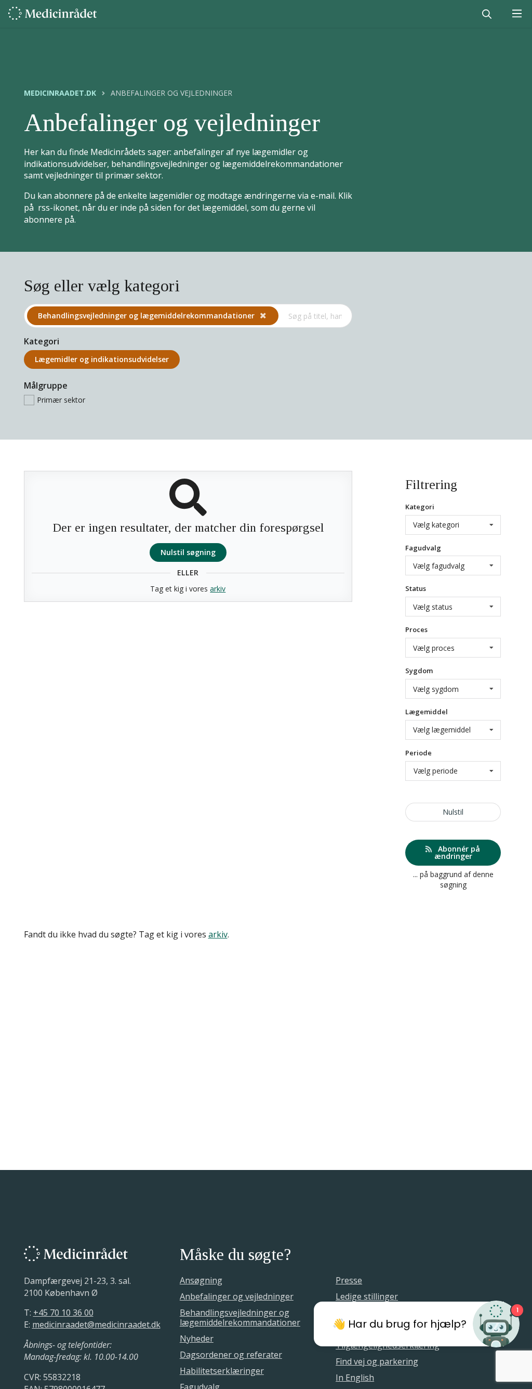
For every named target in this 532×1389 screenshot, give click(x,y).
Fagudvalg (423, 547)
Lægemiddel (426, 711)
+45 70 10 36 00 (63, 1312)
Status (415, 588)
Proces (416, 629)
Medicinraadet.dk (60, 93)
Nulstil (453, 812)
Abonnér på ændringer (457, 852)
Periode (418, 752)
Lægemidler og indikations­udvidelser (102, 359)
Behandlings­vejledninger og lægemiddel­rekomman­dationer (147, 315)
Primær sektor (61, 400)
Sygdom (419, 670)
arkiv (217, 589)
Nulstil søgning (188, 552)
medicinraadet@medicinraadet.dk (96, 1324)
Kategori (419, 506)
